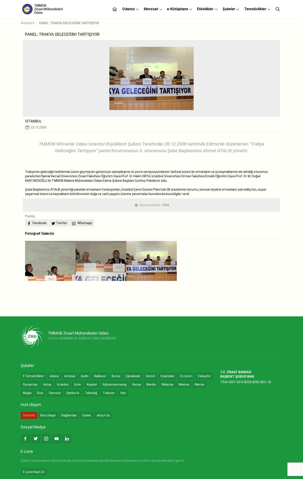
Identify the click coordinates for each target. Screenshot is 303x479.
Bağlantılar (69, 415)
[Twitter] (35, 438)
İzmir (77, 384)
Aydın (85, 376)
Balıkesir (100, 376)
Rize (40, 393)
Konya (136, 384)
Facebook (39, 223)
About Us (103, 415)
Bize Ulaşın (48, 415)
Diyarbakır (168, 376)
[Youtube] (56, 438)
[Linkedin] (67, 438)
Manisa (184, 384)
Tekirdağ (91, 393)
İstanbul (63, 384)
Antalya (69, 376)
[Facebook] (25, 438)
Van (123, 393)
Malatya (167, 384)
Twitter (61, 223)
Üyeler (86, 415)
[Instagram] (46, 438)
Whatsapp (84, 223)
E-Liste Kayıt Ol (33, 472)
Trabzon (109, 393)
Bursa (116, 376)
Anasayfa (27, 23)
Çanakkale (133, 376)
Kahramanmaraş (115, 384)
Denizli (150, 376)
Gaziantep (30, 384)
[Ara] (277, 9)
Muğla (27, 393)
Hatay (47, 384)
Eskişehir (204, 376)
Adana (54, 376)
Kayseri (92, 384)
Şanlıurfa (72, 393)
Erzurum (186, 376)
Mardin (151, 384)
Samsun (55, 393)
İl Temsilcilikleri (33, 376)
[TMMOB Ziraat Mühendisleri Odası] (32, 336)
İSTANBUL (33, 121)
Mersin (200, 384)
